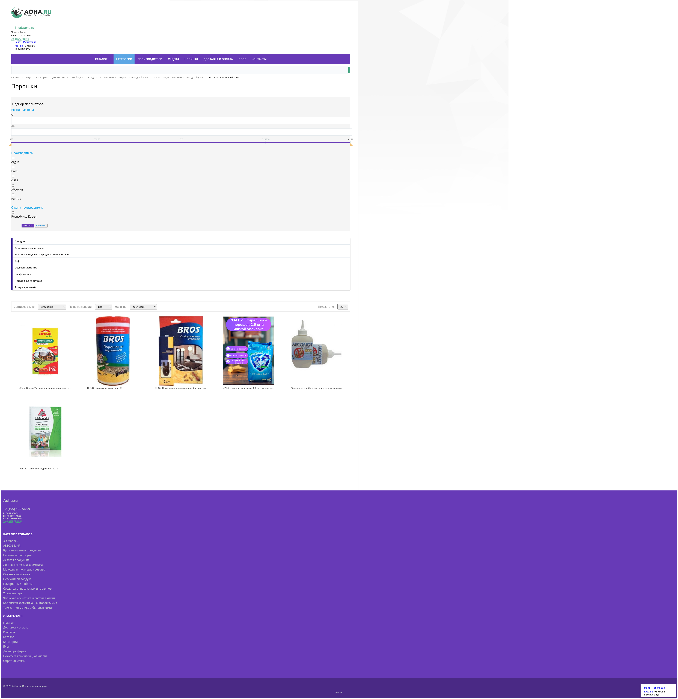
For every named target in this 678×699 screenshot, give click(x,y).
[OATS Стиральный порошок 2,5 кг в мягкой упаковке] (248, 351)
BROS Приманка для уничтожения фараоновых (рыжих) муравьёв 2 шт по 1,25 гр (199, 388)
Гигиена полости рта (17, 555)
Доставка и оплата (15, 627)
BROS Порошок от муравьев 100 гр (106, 388)
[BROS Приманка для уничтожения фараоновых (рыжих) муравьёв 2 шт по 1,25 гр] (181, 351)
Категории (10, 642)
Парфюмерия (23, 274)
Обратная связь (14, 661)
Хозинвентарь (13, 593)
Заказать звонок (20, 38)
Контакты (9, 632)
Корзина (19, 45)
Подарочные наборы (17, 584)
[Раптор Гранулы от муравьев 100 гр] (45, 431)
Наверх (337, 692)
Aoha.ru (10, 500)
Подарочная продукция (28, 280)
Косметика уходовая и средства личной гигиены (42, 254)
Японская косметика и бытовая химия (29, 598)
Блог (6, 646)
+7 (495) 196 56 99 (16, 509)
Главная (8, 623)
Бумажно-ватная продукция (22, 550)
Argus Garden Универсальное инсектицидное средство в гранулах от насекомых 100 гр (66, 388)
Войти (18, 41)
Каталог (8, 637)
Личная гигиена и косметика (23, 565)
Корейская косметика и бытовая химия (30, 603)
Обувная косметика (26, 267)
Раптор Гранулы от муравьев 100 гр (38, 468)
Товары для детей (25, 287)
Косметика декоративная (29, 248)
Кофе (18, 261)
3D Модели (10, 541)
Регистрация (29, 41)
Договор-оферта (14, 651)
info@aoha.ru (24, 27)
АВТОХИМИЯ (11, 546)
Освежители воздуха (17, 579)
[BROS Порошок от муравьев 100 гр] (113, 351)
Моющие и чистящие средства (24, 569)
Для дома (20, 241)
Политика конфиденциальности (25, 656)
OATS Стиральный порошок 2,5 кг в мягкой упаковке (251, 388)
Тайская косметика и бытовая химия (28, 608)
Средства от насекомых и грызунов (27, 588)
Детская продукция (16, 560)
